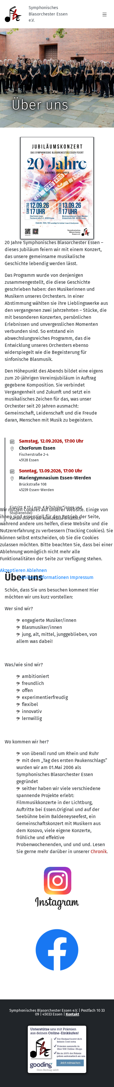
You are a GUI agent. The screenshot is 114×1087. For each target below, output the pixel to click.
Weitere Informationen (44, 577)
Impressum (82, 577)
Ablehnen (37, 570)
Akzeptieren (12, 570)
